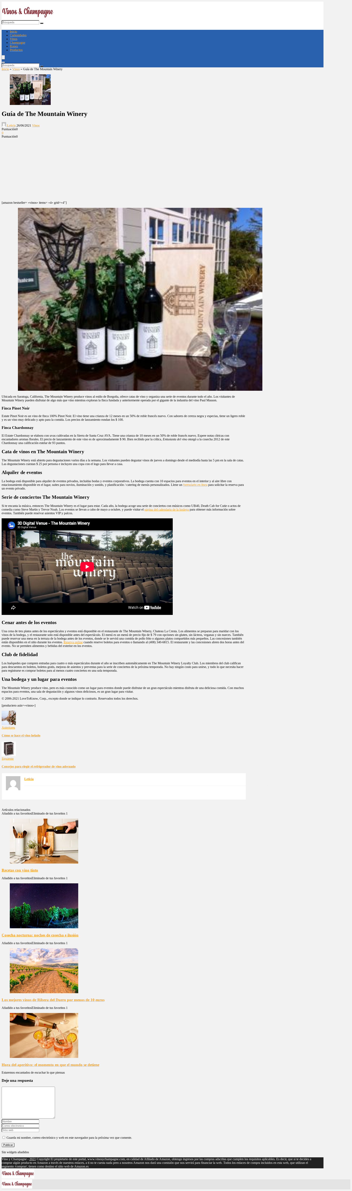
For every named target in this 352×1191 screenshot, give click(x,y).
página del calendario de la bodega (166, 509)
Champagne (17, 42)
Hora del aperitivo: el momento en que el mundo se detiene (50, 1065)
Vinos (13, 39)
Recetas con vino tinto (20, 870)
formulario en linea (195, 484)
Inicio (13, 31)
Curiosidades (18, 35)
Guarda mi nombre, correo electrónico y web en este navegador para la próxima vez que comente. (69, 1137)
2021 (32, 1159)
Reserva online (73, 642)
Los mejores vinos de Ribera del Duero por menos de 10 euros (53, 1000)
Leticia (11, 125)
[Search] (3, 62)
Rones (14, 46)
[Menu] (3, 57)
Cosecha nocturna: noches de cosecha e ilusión (40, 935)
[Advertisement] (124, 169)
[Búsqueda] (41, 23)
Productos (16, 50)
